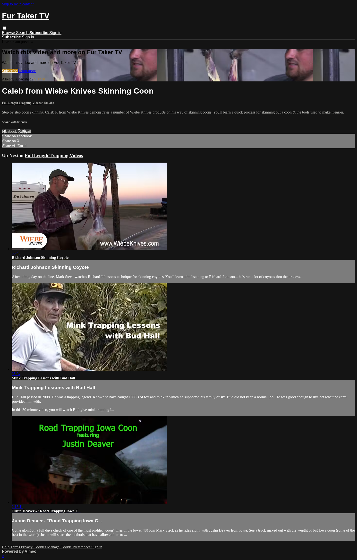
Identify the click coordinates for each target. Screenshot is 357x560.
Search (22, 33)
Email (26, 131)
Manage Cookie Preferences (69, 547)
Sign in (55, 33)
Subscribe (10, 71)
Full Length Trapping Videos (22, 103)
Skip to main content (18, 4)
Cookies (40, 547)
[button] (4, 28)
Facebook (10, 131)
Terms (15, 547)
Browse (9, 33)
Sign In (28, 37)
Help (6, 547)
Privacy (27, 547)
